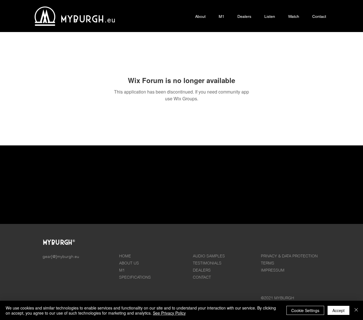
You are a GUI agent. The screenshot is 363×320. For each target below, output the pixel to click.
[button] (221, 16)
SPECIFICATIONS (135, 277)
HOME (125, 255)
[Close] (356, 310)
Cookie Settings (305, 310)
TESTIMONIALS (207, 263)
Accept (338, 310)
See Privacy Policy (169, 313)
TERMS (267, 263)
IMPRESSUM (272, 270)
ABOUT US (129, 263)
